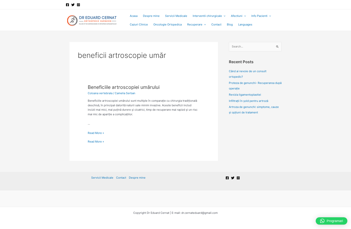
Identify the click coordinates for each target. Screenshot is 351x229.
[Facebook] (67, 4)
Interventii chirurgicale (207, 16)
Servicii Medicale (176, 16)
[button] (223, 16)
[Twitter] (73, 4)
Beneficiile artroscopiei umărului (124, 87)
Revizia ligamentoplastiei (245, 94)
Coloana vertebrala (100, 93)
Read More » (96, 133)
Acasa (133, 16)
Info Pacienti (259, 16)
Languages (245, 24)
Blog (230, 24)
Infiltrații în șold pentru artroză (248, 101)
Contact (216, 24)
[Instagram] (78, 4)
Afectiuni (236, 16)
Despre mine (151, 16)
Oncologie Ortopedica (167, 24)
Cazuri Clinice (139, 24)
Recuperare (194, 24)
